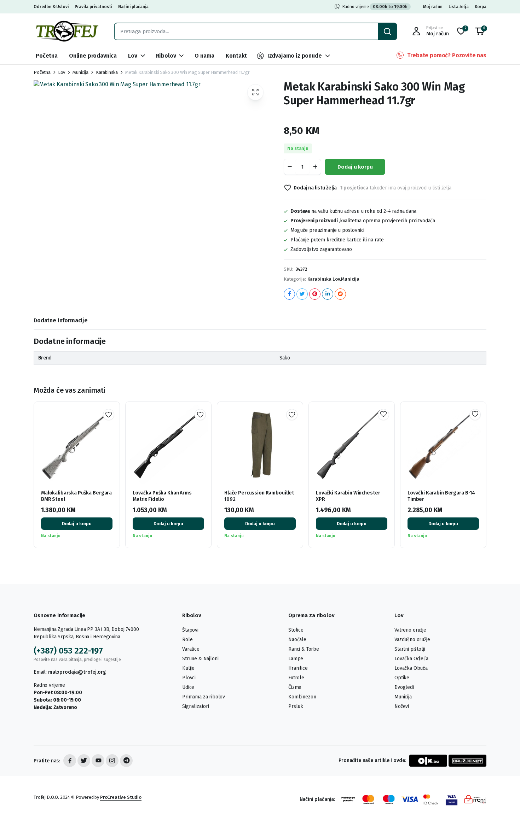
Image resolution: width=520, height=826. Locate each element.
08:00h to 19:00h (390, 6)
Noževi (401, 706)
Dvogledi (404, 687)
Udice (188, 687)
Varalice (191, 649)
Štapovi (190, 630)
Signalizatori (195, 706)
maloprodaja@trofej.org (76, 672)
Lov (132, 55)
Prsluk (295, 706)
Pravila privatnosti (93, 6)
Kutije (188, 668)
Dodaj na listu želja (315, 188)
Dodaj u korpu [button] (77, 523)
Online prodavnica (93, 55)
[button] (479, 31)
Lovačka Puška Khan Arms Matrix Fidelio (162, 496)
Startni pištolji (409, 649)
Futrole (296, 678)
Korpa (480, 6)
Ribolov (166, 55)
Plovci (189, 678)
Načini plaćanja (133, 6)
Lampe (295, 659)
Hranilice (298, 668)
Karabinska (107, 72)
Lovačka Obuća (411, 668)
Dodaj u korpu (354, 167)
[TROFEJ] (67, 31)
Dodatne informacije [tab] (61, 320)
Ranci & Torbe (303, 649)
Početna (47, 55)
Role (187, 640)
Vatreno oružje (410, 630)
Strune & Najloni (200, 659)
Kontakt (236, 55)
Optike (401, 678)
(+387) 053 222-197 (68, 651)
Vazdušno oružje (412, 640)
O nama (204, 55)
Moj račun (433, 6)
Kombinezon (302, 697)
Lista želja (459, 6)
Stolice (296, 630)
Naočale (297, 640)
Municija (80, 72)
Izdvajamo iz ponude (294, 55)
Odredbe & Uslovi (51, 6)
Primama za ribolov (203, 697)
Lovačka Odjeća (411, 659)
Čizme (294, 687)
